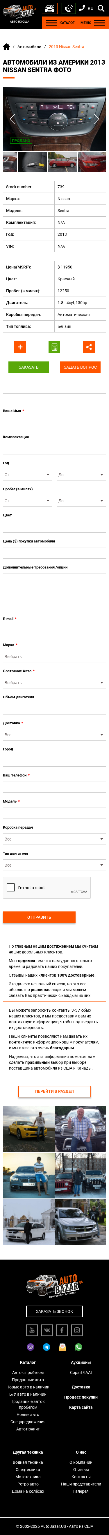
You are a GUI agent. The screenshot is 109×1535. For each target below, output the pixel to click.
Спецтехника (28, 1469)
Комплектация (16, 437)
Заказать (29, 367)
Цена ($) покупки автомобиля (29, 541)
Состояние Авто (19, 671)
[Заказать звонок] (69, 8)
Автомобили (29, 46)
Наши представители (81, 1484)
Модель (11, 801)
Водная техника (28, 1462)
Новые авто (28, 1414)
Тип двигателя (15, 853)
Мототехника (28, 1476)
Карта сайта (81, 1407)
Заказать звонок (54, 1311)
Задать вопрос (80, 367)
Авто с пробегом (28, 1372)
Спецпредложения (28, 1421)
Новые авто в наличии (27, 1387)
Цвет (7, 515)
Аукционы (81, 1362)
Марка (10, 645)
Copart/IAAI (81, 1372)
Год (6, 463)
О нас (81, 1452)
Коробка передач (18, 827)
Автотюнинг (28, 1429)
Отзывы (81, 1469)
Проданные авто (28, 1379)
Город (8, 749)
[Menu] (51, 23)
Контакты (81, 1476)
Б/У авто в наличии (28, 1394)
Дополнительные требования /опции (35, 567)
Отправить (39, 917)
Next (97, 119)
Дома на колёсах (28, 1491)
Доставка (13, 723)
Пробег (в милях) (18, 489)
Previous (12, 119)
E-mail (10, 619)
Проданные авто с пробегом (27, 1404)
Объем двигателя (18, 697)
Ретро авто (28, 1484)
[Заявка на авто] (50, 8)
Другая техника (28, 1452)
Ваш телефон (16, 775)
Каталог (28, 1362)
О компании (80, 1462)
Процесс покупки (81, 1397)
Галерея (81, 1491)
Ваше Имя (13, 411)
